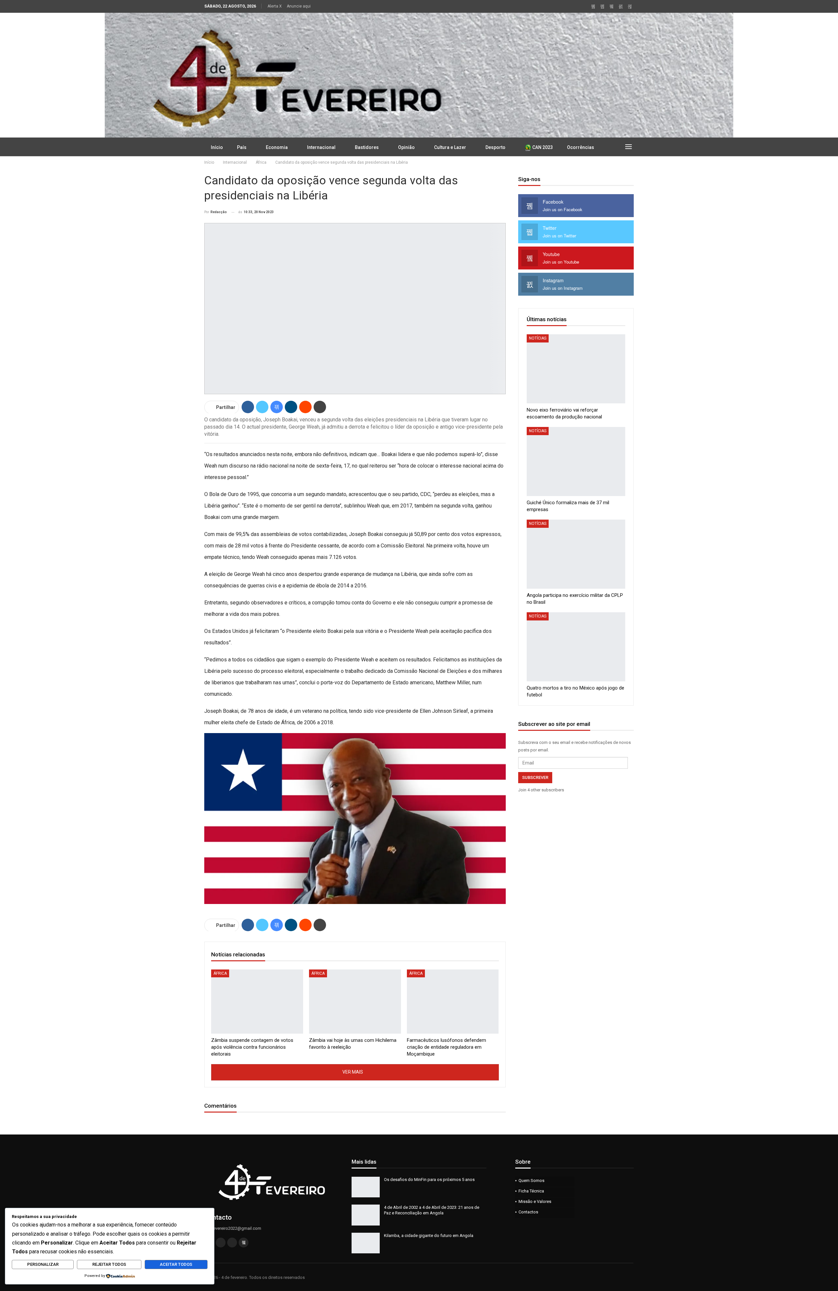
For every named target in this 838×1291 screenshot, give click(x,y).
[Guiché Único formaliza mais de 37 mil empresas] (576, 461)
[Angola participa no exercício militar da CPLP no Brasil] (576, 554)
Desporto (495, 147)
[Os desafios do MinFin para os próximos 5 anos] (366, 1187)
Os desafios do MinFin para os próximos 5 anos (429, 1179)
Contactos (528, 1211)
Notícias (537, 338)
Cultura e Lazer (450, 147)
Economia (277, 147)
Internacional (321, 147)
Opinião (406, 147)
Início (217, 147)
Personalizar (43, 1264)
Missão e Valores (535, 1201)
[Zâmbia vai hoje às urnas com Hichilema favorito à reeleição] (355, 1001)
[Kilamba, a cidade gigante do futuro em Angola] (366, 1243)
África (220, 973)
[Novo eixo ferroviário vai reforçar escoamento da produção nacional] (576, 368)
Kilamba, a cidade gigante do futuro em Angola (428, 1235)
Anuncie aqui (299, 6)
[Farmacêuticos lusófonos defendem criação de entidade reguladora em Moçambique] (453, 1001)
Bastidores (367, 147)
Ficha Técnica (531, 1191)
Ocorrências (580, 147)
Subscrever (535, 777)
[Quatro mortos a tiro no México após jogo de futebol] (576, 646)
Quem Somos (531, 1180)
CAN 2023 (542, 147)
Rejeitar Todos (109, 1264)
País (241, 147)
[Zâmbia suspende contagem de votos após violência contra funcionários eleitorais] (257, 1001)
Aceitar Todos (176, 1264)
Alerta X (274, 6)
